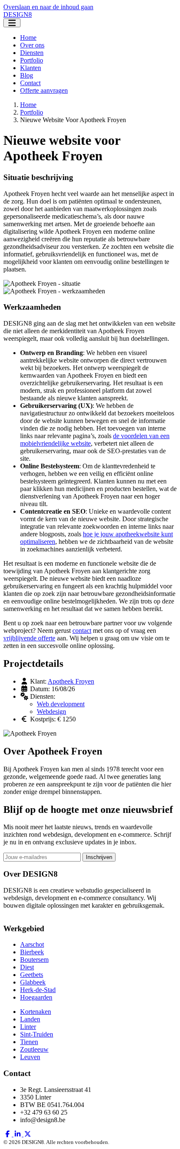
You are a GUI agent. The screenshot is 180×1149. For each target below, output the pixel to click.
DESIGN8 (17, 14)
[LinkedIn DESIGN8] (18, 1134)
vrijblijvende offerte (29, 638)
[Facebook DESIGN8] (8, 1134)
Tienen (29, 1041)
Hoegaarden (36, 997)
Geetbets (31, 974)
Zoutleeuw (34, 1049)
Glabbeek (33, 982)
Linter (28, 1026)
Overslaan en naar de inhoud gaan (48, 6)
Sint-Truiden (36, 1034)
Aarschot (32, 944)
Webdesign (51, 711)
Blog (26, 75)
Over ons (32, 45)
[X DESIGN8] (27, 1134)
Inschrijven (99, 857)
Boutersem (34, 959)
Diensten (32, 52)
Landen (30, 1019)
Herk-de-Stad (38, 989)
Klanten (30, 67)
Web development (61, 704)
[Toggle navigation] (12, 22)
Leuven (30, 1056)
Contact (30, 82)
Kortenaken (35, 1011)
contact (81, 630)
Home (28, 37)
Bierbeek (32, 952)
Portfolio (31, 60)
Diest (27, 967)
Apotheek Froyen (71, 681)
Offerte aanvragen (44, 90)
